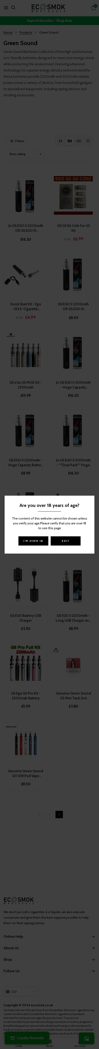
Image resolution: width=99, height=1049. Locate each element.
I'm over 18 (33, 541)
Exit (66, 541)
